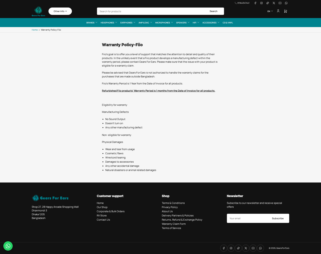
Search (214, 11)
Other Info (59, 11)
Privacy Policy (170, 207)
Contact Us (103, 219)
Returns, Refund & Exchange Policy (182, 219)
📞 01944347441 (242, 3)
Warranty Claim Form (174, 224)
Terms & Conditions (173, 203)
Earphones (126, 22)
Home (35, 29)
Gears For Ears (282, 248)
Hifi (194, 22)
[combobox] (160, 11)
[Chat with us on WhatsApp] (8, 246)
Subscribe (278, 218)
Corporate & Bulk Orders (111, 211)
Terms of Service (171, 228)
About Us (167, 211)
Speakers (181, 22)
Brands (90, 22)
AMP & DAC (144, 22)
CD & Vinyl (228, 22)
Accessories (209, 22)
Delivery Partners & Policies (178, 215)
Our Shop (102, 207)
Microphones (162, 22)
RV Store (102, 215)
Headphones (107, 22)
